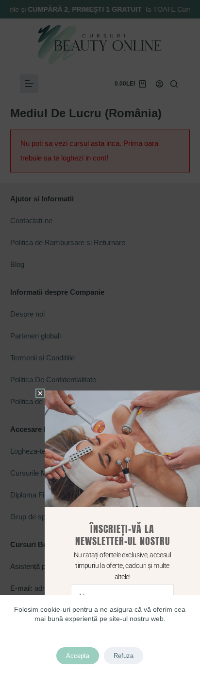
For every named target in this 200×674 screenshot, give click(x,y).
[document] (100, 337)
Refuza (123, 655)
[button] (40, 393)
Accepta (77, 655)
